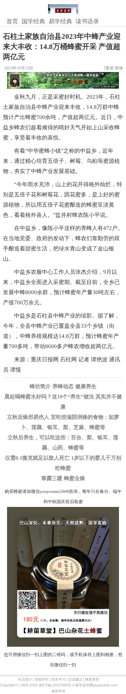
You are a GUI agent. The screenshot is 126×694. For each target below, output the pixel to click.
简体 (119, 68)
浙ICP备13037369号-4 (56, 685)
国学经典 (33, 21)
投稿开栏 (42, 679)
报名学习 (59, 679)
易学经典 (60, 21)
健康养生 (85, 386)
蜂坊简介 (40, 386)
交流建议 (75, 679)
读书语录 (87, 21)
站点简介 (25, 679)
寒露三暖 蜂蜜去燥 (63, 478)
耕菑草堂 (92, 679)
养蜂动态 (63, 386)
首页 (12, 21)
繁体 (109, 68)
